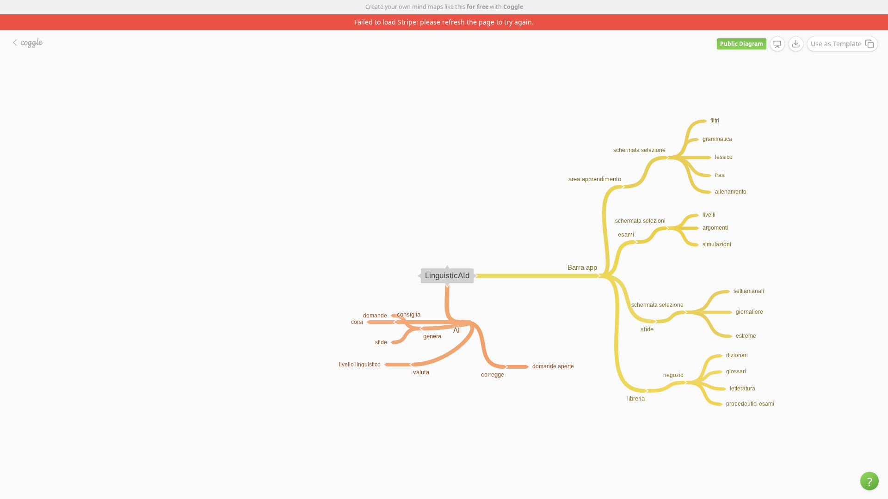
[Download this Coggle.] (796, 44)
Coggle (513, 7)
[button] (869, 481)
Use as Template (836, 43)
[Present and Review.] (777, 44)
